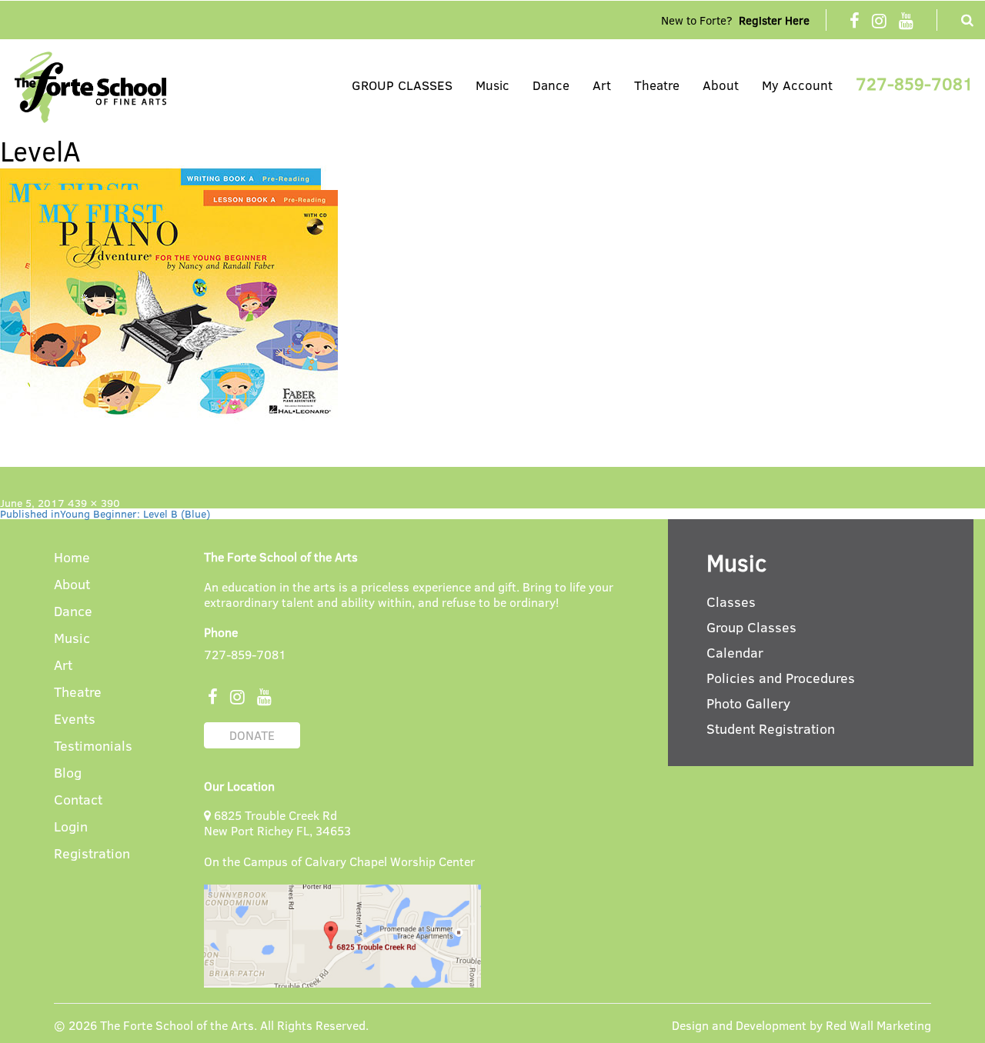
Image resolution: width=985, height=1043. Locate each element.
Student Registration (770, 728)
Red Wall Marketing (878, 1025)
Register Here (774, 20)
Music (492, 85)
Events (74, 719)
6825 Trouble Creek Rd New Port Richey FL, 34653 (277, 822)
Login (71, 827)
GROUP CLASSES (402, 85)
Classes (731, 601)
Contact (78, 800)
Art (602, 85)
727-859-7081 (914, 83)
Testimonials (93, 746)
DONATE (252, 735)
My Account (797, 85)
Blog (68, 773)
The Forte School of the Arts (177, 1025)
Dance (551, 85)
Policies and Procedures (780, 678)
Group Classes (751, 627)
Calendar (734, 652)
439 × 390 (94, 502)
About (721, 85)
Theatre (656, 85)
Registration (92, 854)
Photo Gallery (748, 703)
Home (72, 558)
